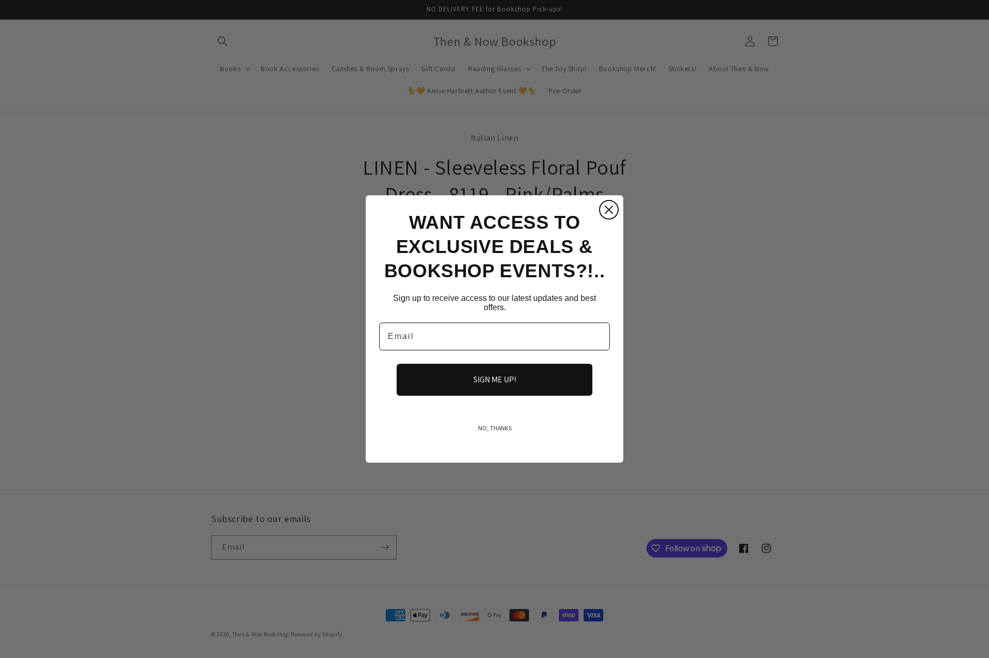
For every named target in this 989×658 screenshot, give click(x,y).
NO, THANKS (494, 428)
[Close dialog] (609, 209)
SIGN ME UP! (494, 379)
